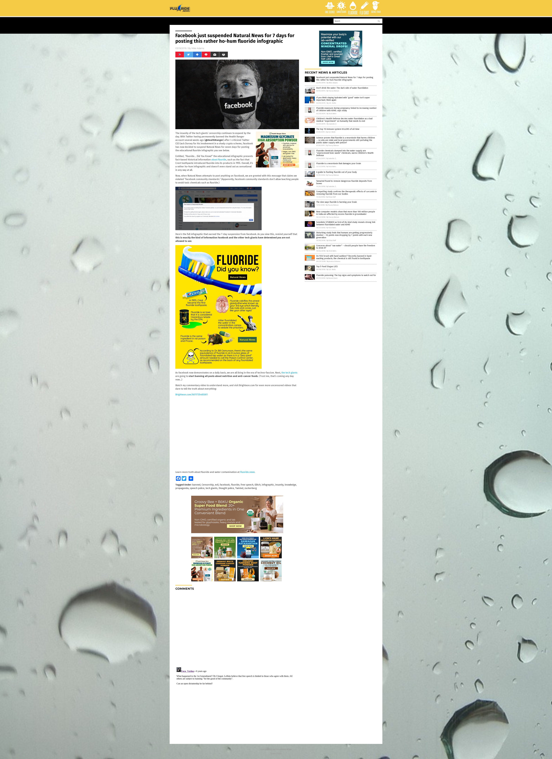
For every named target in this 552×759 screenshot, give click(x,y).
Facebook (225, 484)
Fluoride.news (247, 472)
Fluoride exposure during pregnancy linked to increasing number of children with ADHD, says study (346, 109)
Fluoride (235, 484)
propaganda (182, 488)
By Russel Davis (331, 278)
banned (196, 484)
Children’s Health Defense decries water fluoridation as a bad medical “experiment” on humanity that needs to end (344, 119)
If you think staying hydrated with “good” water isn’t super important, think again (343, 98)
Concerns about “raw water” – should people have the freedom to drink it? (345, 246)
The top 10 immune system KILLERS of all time (337, 129)
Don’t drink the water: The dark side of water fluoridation (342, 88)
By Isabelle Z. (332, 124)
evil (216, 484)
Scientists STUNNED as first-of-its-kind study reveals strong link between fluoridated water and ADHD (345, 223)
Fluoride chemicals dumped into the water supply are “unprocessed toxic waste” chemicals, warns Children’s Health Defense (344, 153)
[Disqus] (237, 628)
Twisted (239, 488)
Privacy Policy (276, 753)
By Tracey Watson (333, 91)
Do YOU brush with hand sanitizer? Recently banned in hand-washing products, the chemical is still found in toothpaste (344, 257)
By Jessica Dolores (333, 261)
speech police (197, 488)
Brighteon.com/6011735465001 (191, 394)
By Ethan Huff (331, 197)
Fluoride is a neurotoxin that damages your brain (338, 163)
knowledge (290, 484)
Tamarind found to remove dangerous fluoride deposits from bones (344, 182)
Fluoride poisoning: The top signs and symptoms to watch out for (346, 275)
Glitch (258, 484)
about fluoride (218, 159)
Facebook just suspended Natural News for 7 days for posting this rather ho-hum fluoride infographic (344, 78)
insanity (279, 484)
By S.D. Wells (331, 103)
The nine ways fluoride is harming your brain (336, 202)
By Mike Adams (332, 83)
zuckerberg (251, 488)
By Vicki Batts (331, 114)
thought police (226, 488)
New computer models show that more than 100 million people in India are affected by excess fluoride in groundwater (345, 212)
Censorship (208, 484)
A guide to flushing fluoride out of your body (336, 172)
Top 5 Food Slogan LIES (327, 266)
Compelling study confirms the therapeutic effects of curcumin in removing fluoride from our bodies (346, 192)
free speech (247, 484)
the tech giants (289, 372)
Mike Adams (197, 48)
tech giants (211, 488)
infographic (268, 484)
